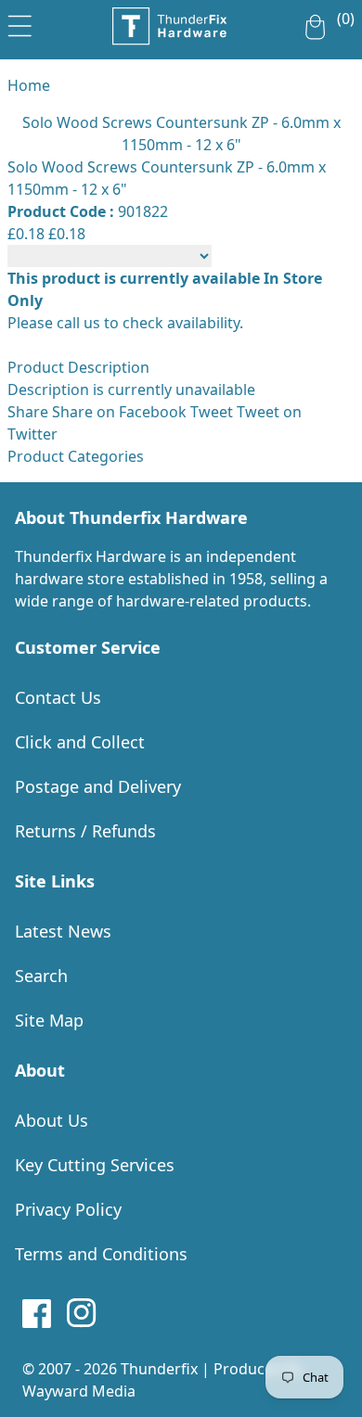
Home (28, 85)
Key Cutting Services (95, 1165)
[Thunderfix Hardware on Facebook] (37, 1313)
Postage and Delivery (98, 786)
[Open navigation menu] (19, 22)
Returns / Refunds (85, 831)
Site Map (49, 1020)
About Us (51, 1120)
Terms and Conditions (101, 1254)
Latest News (63, 931)
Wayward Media (79, 1391)
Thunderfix (159, 1369)
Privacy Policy (68, 1209)
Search (41, 975)
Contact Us (58, 697)
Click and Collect (80, 742)
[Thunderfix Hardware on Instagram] (82, 1313)
